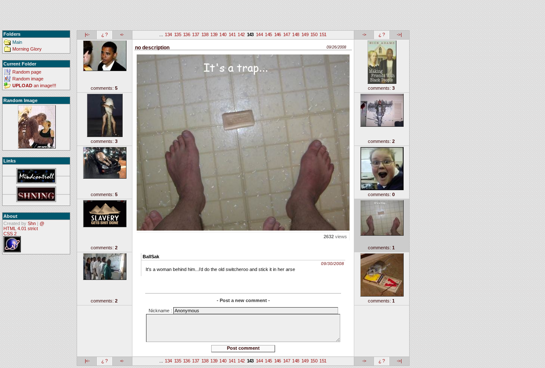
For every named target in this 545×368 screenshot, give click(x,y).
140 (222, 34)
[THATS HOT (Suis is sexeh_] (37, 127)
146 (277, 34)
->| (399, 34)
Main (17, 42)
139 (213, 34)
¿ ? (104, 34)
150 (313, 34)
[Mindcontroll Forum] (36, 176)
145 (268, 34)
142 (241, 34)
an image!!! (34, 85)
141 (232, 34)
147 (286, 34)
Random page (26, 71)
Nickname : (161, 310)
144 (259, 34)
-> (364, 34)
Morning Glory (27, 48)
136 (186, 34)
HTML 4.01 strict (20, 228)
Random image (27, 78)
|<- (87, 34)
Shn (32, 223)
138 (204, 34)
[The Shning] (36, 194)
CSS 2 (10, 233)
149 (304, 34)
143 (250, 34)
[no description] (243, 141)
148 (295, 34)
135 (177, 34)
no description (152, 48)
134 (168, 34)
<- (122, 34)
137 (195, 34)
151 (322, 34)
